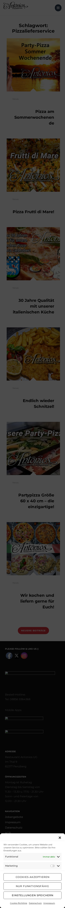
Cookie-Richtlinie (18, 903)
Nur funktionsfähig (32, 886)
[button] (60, 837)
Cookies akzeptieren (33, 877)
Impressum (49, 903)
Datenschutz (35, 903)
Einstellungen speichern (32, 895)
